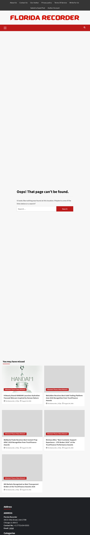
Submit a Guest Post (37, 8)
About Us (13, 3)
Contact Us (23, 3)
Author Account (54, 8)
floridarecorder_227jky (12, 401)
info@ (11, 528)
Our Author (34, 3)
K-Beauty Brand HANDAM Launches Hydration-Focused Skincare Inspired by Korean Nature (22, 396)
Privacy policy (46, 3)
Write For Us (74, 3)
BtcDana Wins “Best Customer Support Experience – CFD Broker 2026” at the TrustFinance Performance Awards (61, 442)
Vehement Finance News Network (15, 389)
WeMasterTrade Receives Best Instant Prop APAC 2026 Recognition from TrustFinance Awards (20, 442)
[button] (5, 27)
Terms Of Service (60, 3)
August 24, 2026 (26, 401)
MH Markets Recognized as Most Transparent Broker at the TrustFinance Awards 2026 (21, 485)
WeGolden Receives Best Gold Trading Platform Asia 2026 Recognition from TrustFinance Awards (64, 398)
